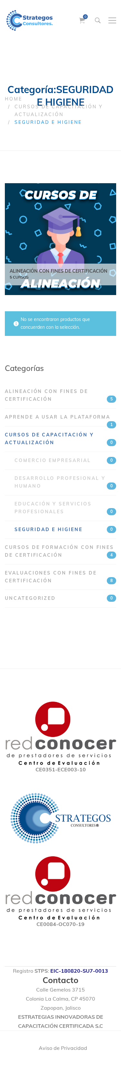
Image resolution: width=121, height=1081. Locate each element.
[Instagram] (57, 1064)
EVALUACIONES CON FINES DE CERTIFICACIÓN (59, 577)
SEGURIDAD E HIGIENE (64, 529)
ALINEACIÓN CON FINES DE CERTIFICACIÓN (59, 395)
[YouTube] (75, 1064)
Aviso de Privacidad (63, 1048)
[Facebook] (42, 1064)
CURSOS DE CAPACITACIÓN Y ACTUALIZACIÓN (59, 438)
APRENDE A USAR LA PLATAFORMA (59, 420)
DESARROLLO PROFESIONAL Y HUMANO (64, 482)
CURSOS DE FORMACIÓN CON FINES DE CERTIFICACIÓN (59, 551)
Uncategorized (59, 598)
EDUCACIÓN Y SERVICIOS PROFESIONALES (64, 508)
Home (13, 99)
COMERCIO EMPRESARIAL (64, 460)
